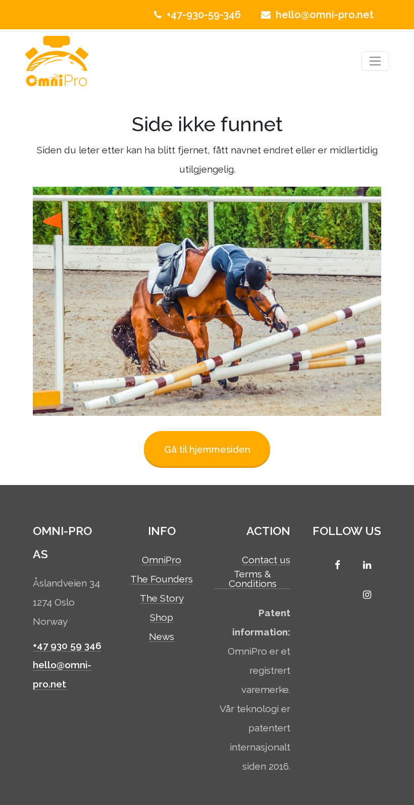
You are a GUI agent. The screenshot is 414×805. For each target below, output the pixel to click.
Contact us (266, 560)
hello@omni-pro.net (323, 15)
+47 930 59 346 (67, 645)
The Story (162, 599)
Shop (161, 618)
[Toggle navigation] (375, 61)
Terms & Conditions (253, 579)
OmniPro (161, 560)
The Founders (161, 579)
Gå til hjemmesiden (207, 449)
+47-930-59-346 (202, 15)
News (161, 637)
